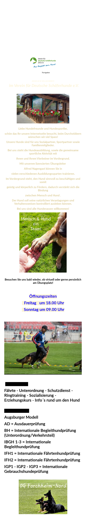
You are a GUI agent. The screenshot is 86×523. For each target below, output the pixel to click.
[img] (43, 28)
